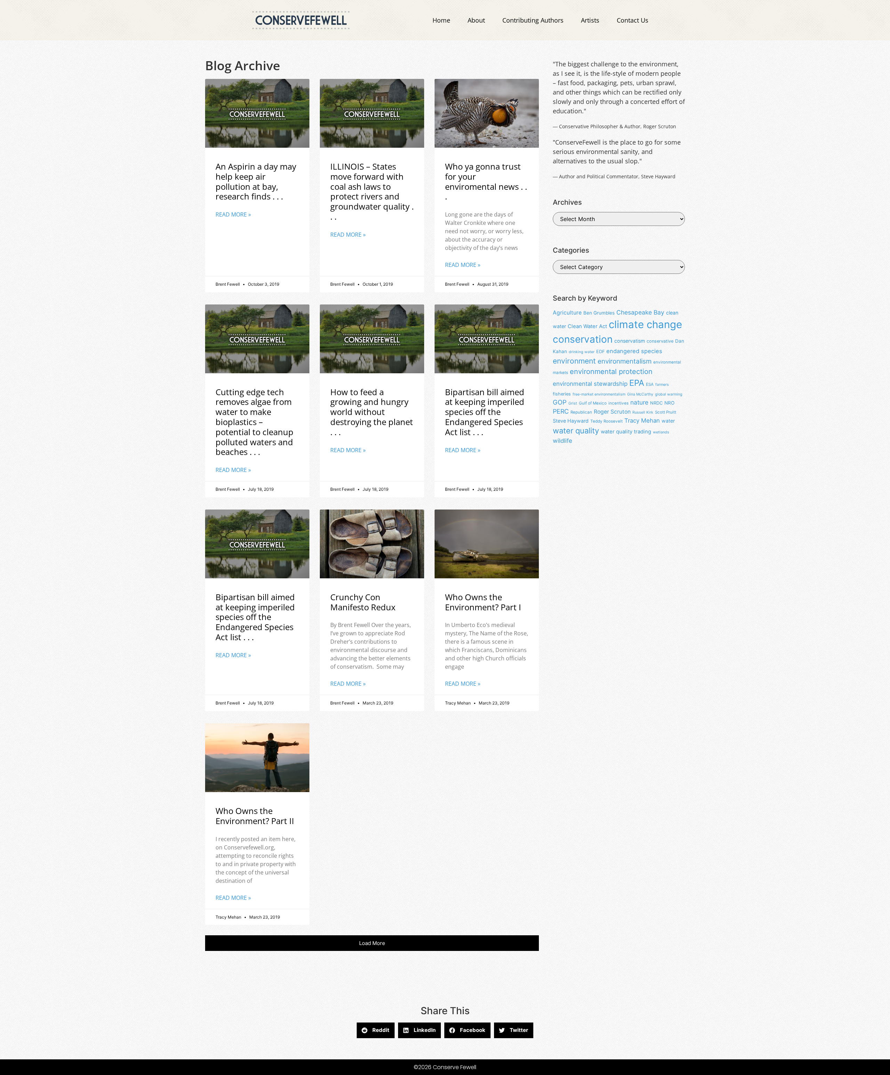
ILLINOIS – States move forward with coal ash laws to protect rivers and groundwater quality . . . (372, 191)
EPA (636, 383)
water (668, 421)
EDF (600, 351)
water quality (576, 430)
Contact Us (632, 20)
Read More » (233, 214)
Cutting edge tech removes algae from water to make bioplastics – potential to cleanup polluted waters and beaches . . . (254, 422)
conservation (583, 339)
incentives (618, 403)
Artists (590, 20)
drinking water (581, 352)
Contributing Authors (533, 20)
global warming (668, 394)
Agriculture (567, 312)
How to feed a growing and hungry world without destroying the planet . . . (371, 412)
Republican (581, 412)
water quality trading (626, 432)
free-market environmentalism (599, 394)
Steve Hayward (571, 421)
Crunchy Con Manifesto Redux (363, 602)
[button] (372, 943)
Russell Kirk (642, 412)
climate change (645, 324)
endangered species (634, 351)
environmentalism (625, 361)
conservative (660, 341)
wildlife (562, 440)
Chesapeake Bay (640, 312)
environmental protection (611, 371)
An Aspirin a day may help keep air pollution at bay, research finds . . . (256, 181)
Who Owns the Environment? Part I (483, 602)
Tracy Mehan (642, 420)
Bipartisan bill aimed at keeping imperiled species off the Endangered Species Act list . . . (484, 412)
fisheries (562, 394)
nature (639, 402)
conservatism (629, 341)
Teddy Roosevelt (606, 421)
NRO (669, 403)
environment (574, 361)
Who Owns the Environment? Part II (255, 815)
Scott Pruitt (665, 412)
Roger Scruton (612, 411)
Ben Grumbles (599, 313)
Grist (572, 403)
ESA (650, 384)
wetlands (661, 432)
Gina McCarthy (640, 394)
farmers (662, 384)
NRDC (656, 403)
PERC (561, 411)
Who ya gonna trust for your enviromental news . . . (486, 181)
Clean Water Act (587, 326)
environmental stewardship (590, 383)
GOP (560, 402)
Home (441, 20)
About (476, 20)
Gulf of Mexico (593, 403)
